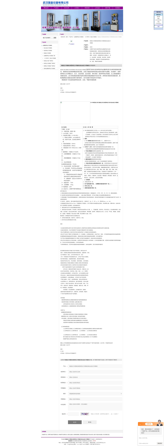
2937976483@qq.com (100, 442)
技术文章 (66, 8)
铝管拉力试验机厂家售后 (49, 63)
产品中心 (71, 36)
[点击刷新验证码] (85, 414)
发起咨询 (160, 443)
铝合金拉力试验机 (48, 48)
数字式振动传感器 (98, 434)
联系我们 (117, 8)
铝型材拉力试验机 (48, 50)
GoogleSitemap (70, 444)
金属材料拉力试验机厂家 (49, 55)
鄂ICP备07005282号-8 (95, 444)
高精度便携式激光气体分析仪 (87, 434)
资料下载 (107, 8)
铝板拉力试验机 (47, 53)
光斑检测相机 (76, 434)
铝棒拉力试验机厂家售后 (49, 66)
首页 (67, 36)
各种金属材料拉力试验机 (49, 68)
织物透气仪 (44, 434)
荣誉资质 (87, 8)
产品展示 (56, 8)
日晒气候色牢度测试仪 (53, 434)
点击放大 (72, 44)
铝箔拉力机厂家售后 (48, 60)
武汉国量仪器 (106, 434)
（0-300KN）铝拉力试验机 (50, 58)
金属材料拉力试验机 (47, 45)
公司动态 (97, 8)
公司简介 (76, 8)
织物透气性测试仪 (63, 434)
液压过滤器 (70, 434)
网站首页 (46, 8)
